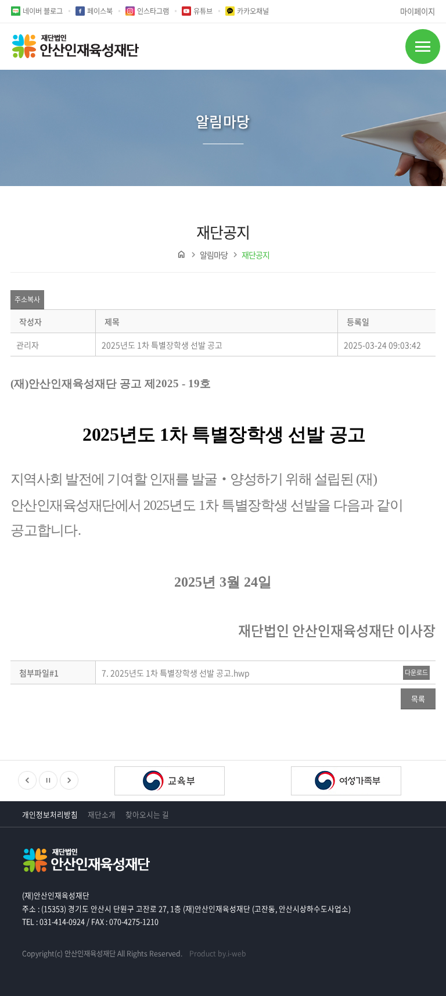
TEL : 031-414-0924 (53, 921)
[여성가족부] (346, 782)
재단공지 (255, 254)
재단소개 (102, 814)
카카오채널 (253, 11)
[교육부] (169, 782)
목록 (418, 698)
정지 (48, 780)
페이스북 (100, 11)
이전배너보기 (27, 780)
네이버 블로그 (43, 11)
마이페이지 (417, 11)
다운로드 (416, 672)
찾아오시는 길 (147, 814)
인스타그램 (153, 11)
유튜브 (203, 11)
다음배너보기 (69, 780)
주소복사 (27, 299)
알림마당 (214, 254)
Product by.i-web (217, 953)
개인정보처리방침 (50, 814)
